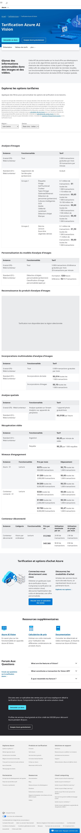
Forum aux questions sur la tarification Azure (9, 674)
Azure (4, 7)
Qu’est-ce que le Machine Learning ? (65, 785)
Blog (30, 781)
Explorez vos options (63, 589)
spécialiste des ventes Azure (45, 114)
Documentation (63, 634)
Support (57, 758)
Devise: (24, 124)
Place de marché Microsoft (10, 781)
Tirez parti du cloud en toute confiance (13, 762)
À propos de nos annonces (52, 826)
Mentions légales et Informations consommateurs (50, 823)
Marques (40, 826)
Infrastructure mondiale (9, 755)
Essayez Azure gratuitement (34, 40)
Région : (4, 124)
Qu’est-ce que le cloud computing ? (64, 778)
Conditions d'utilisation (9, 826)
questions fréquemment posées (51, 116)
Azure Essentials (7, 765)
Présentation (7, 47)
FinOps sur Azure (33, 762)
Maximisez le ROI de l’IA (35, 765)
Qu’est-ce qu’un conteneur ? (62, 802)
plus (32, 47)
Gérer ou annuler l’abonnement (25, 823)
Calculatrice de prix (38, 634)
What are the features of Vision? (44, 663)
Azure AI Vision (9, 634)
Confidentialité (71, 823)
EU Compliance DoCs (68, 826)
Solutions (57, 748)
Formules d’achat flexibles (36, 758)
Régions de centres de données (11, 758)
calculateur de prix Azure (37, 112)
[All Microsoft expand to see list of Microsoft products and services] (2, 2)
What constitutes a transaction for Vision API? (50, 671)
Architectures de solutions (62, 755)
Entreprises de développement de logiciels (14, 778)
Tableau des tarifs (21, 47)
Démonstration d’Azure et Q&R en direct (66, 762)
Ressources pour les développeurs (38, 785)
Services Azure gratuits (35, 755)
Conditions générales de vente (26, 826)
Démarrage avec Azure (9, 752)
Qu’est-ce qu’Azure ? (8, 748)
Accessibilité (6, 829)
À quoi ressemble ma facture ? (43, 679)
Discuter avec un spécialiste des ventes (40, 602)
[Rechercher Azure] (7, 2)
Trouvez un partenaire (9, 785)
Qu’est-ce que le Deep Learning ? (64, 788)
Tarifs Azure (32, 752)
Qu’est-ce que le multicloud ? (63, 781)
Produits (31, 748)
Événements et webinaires (36, 792)
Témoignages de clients (9, 768)
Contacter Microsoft (8, 823)
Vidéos (30, 800)
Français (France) (10, 813)
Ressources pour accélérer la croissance (66, 752)
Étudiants (31, 788)
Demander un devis (10, 40)
